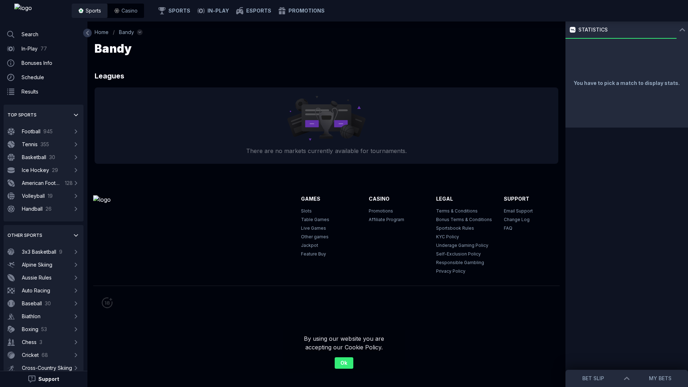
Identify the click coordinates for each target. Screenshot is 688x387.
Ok (343, 363)
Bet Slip (593, 378)
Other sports (25, 235)
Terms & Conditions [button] (457, 211)
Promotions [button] (381, 211)
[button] (126, 11)
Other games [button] (315, 236)
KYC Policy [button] (447, 236)
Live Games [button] (313, 228)
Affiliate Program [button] (386, 219)
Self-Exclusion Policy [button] (458, 254)
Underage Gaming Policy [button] (462, 245)
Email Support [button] (518, 211)
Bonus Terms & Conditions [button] (464, 219)
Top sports (22, 115)
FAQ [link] (508, 228)
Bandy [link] (126, 32)
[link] (39, 11)
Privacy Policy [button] (450, 271)
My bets (660, 378)
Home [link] (102, 32)
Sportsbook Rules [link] (455, 228)
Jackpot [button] (309, 245)
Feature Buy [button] (313, 254)
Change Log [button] (517, 219)
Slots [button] (306, 211)
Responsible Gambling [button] (460, 262)
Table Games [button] (315, 219)
